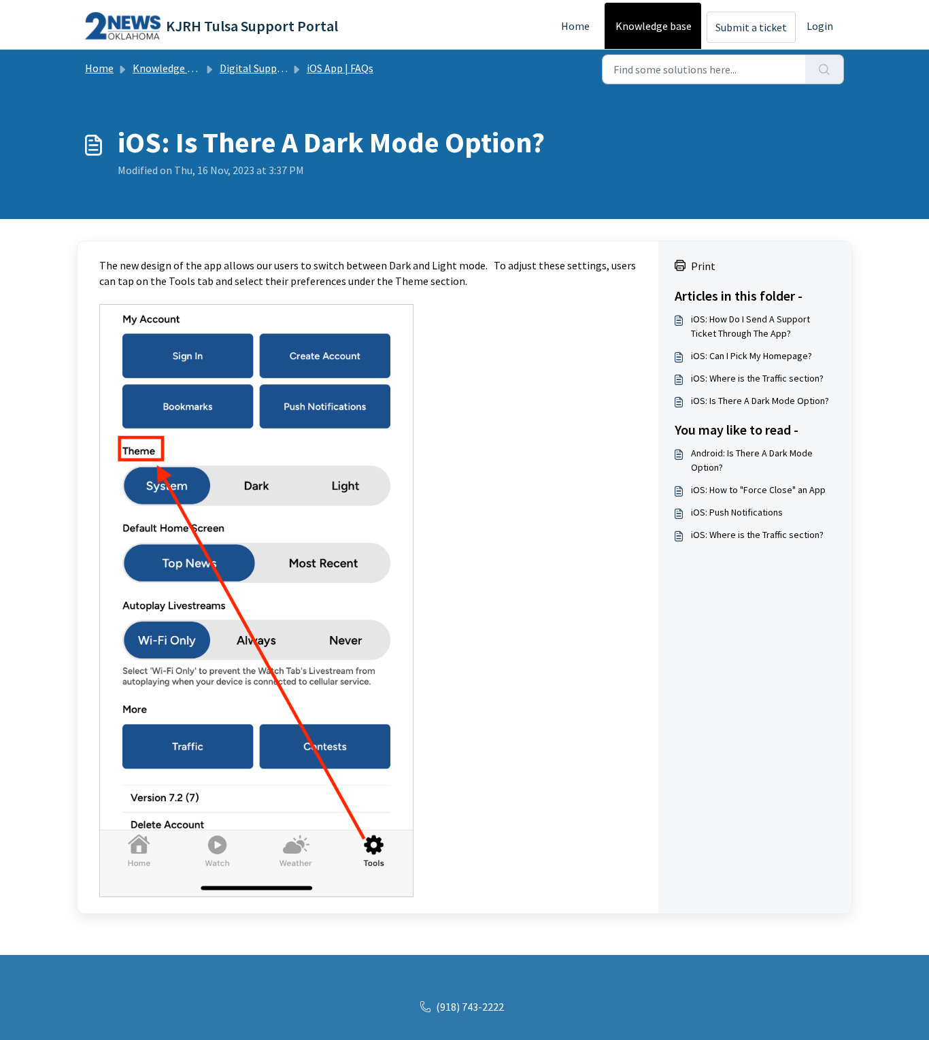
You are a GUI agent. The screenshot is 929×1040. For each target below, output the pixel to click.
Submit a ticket (751, 27)
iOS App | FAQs (340, 68)
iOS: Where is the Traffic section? (757, 378)
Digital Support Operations (283, 68)
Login (820, 26)
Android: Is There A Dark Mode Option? (752, 460)
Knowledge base (653, 26)
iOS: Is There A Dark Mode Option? (760, 401)
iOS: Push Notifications (737, 512)
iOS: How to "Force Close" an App (758, 490)
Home (575, 26)
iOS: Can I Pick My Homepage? (751, 356)
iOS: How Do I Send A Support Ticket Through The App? (750, 326)
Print (703, 266)
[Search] (824, 69)
